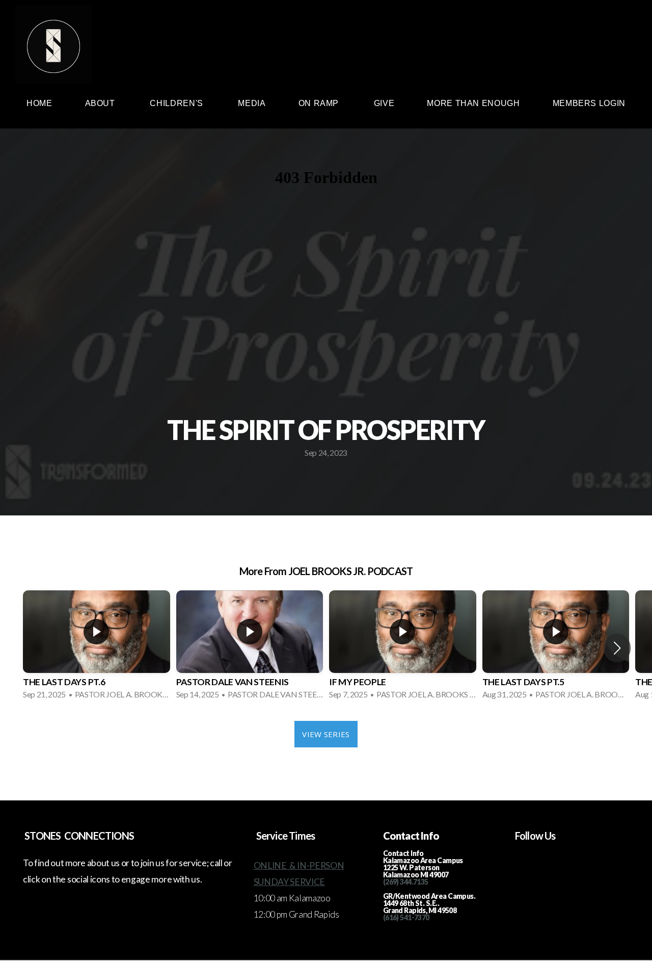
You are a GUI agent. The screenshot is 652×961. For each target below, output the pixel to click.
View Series (325, 734)
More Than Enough (473, 103)
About (101, 103)
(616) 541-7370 (406, 917)
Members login (589, 103)
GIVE (384, 103)
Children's (177, 103)
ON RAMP (319, 103)
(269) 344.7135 (405, 881)
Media (251, 103)
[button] (617, 648)
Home (39, 103)
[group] (96, 648)
